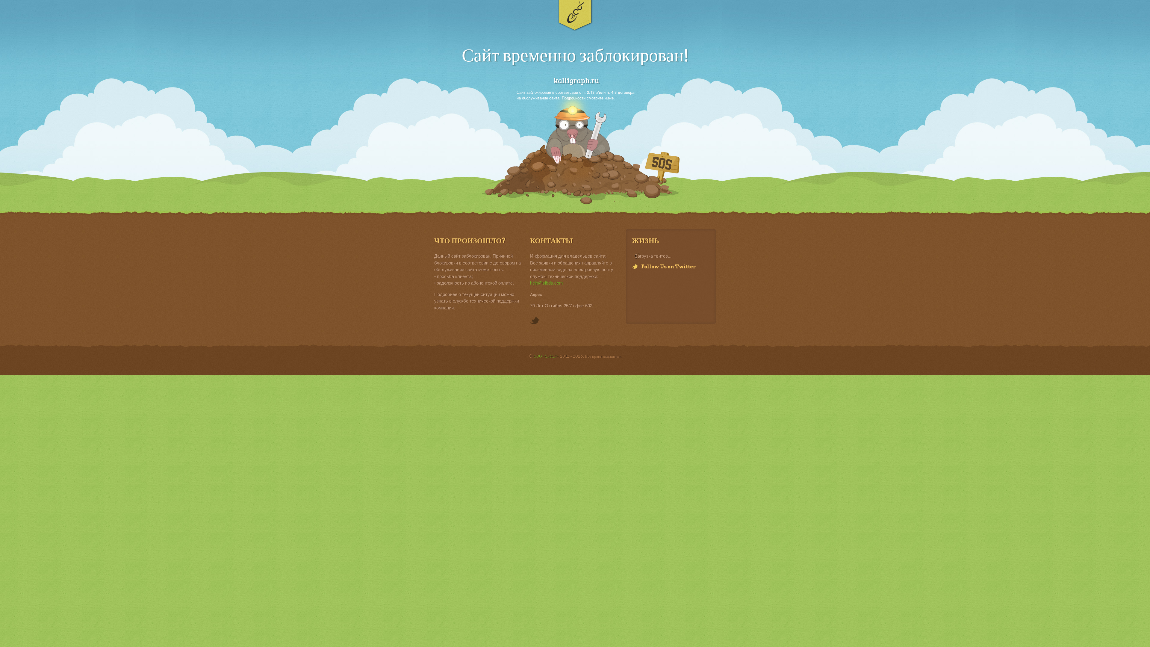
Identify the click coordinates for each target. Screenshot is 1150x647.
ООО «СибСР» (546, 356)
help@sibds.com (546, 282)
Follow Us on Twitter (668, 267)
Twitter (535, 321)
